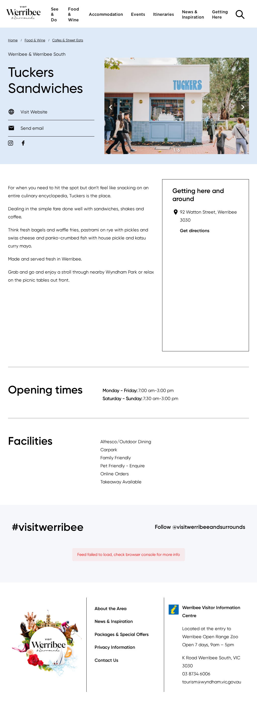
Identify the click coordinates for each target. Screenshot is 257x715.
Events (138, 15)
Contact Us (106, 660)
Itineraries (163, 15)
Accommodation (106, 15)
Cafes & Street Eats (67, 40)
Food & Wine (73, 14)
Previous (110, 107)
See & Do (54, 14)
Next (242, 107)
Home (13, 40)
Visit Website (34, 111)
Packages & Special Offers (122, 634)
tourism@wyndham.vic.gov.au (211, 681)
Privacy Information (115, 647)
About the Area (110, 608)
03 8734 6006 (196, 673)
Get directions (194, 230)
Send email (32, 128)
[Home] (23, 12)
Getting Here (220, 14)
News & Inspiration (193, 14)
